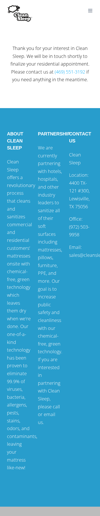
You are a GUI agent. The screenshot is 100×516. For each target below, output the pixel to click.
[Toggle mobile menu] (90, 10)
